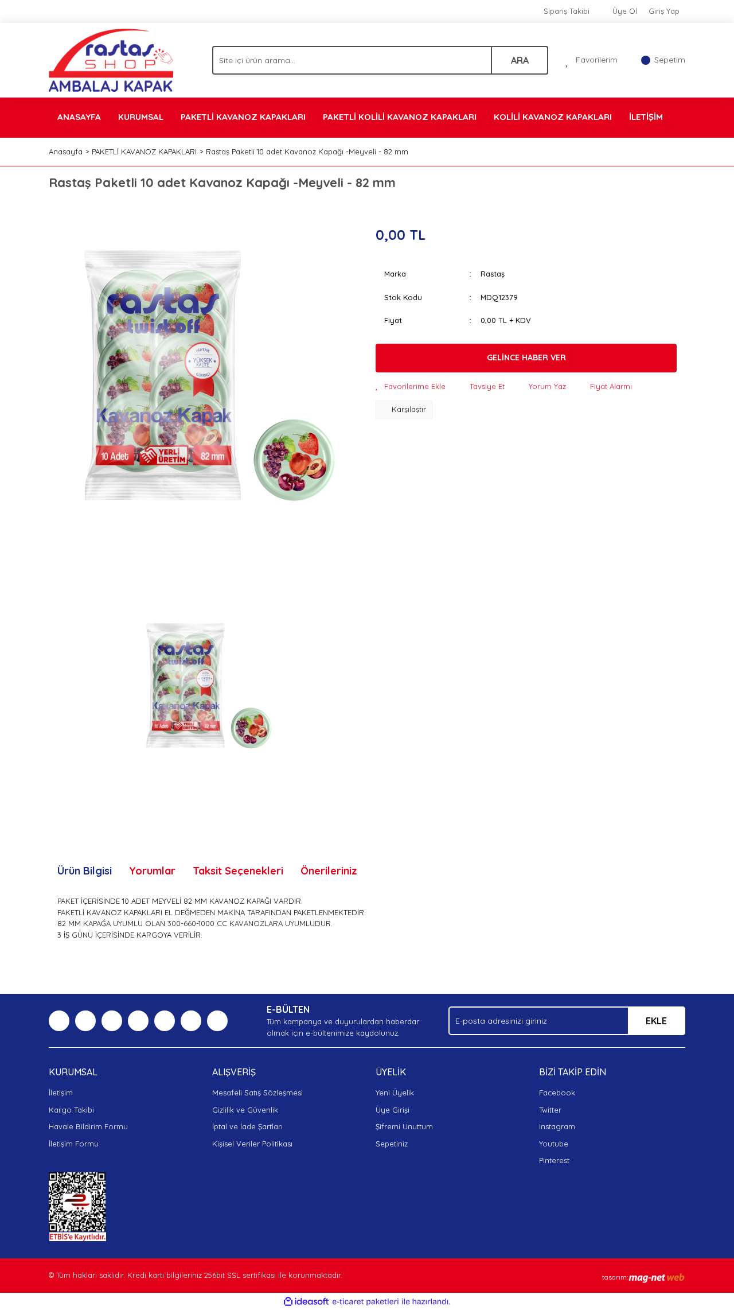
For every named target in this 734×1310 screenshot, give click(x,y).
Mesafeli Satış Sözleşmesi (257, 1092)
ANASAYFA (79, 116)
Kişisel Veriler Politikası (252, 1143)
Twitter (550, 1109)
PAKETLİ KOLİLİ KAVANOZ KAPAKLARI (400, 116)
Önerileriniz (328, 870)
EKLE (656, 1021)
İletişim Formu (74, 1143)
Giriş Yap (664, 10)
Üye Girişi (392, 1109)
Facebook (557, 1092)
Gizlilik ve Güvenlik (245, 1109)
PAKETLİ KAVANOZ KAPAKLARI (243, 116)
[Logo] (111, 59)
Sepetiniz (392, 1143)
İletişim (61, 1092)
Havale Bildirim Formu (88, 1126)
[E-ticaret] (365, 1302)
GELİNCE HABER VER (526, 357)
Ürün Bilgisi (84, 870)
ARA (520, 60)
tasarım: (615, 1277)
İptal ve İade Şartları (247, 1126)
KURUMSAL (140, 116)
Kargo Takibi (71, 1109)
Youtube (553, 1143)
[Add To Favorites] (411, 386)
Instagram (557, 1126)
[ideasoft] (306, 1302)
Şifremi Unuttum (404, 1126)
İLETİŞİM (646, 116)
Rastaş (493, 273)
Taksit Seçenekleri (238, 870)
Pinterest (554, 1160)
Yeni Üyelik (395, 1092)
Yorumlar (152, 870)
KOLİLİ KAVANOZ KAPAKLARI (553, 116)
